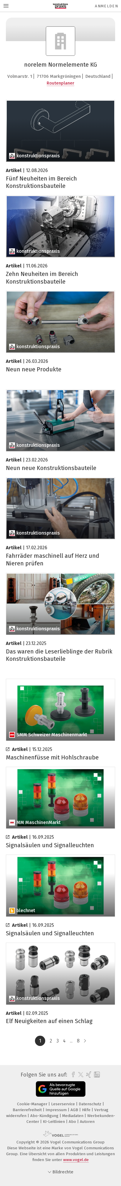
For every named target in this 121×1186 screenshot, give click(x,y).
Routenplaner (60, 83)
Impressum (57, 1109)
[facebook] (72, 1075)
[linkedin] (96, 1075)
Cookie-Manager (32, 1103)
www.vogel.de (76, 1159)
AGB (74, 1109)
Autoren (87, 1121)
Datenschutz (90, 1103)
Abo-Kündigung (45, 1115)
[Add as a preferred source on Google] (60, 1089)
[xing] (88, 1074)
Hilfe (87, 1109)
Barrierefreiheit (28, 1109)
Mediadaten (73, 1115)
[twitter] (79, 1074)
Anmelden (106, 6)
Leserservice (63, 1103)
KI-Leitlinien (54, 1121)
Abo (73, 1121)
